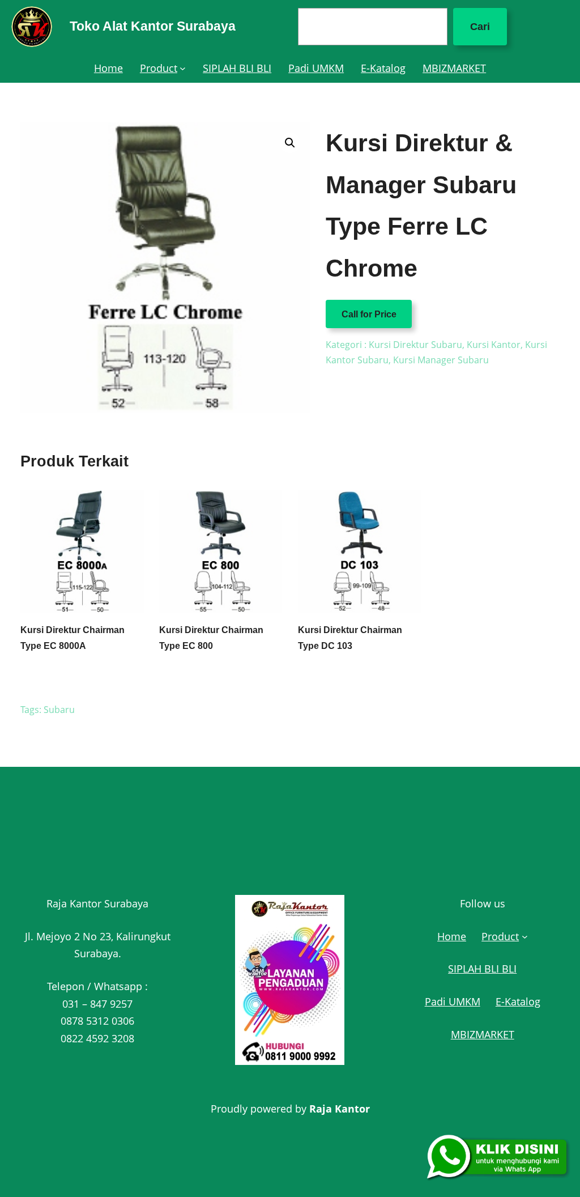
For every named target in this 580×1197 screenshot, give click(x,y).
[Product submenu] (183, 68)
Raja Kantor (339, 1108)
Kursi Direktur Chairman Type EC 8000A (72, 637)
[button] (290, 143)
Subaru (59, 709)
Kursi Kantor (494, 344)
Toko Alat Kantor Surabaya (153, 26)
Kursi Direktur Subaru (415, 344)
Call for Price (369, 314)
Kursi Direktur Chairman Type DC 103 (350, 637)
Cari (480, 26)
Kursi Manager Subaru (441, 360)
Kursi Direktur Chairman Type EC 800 (211, 637)
